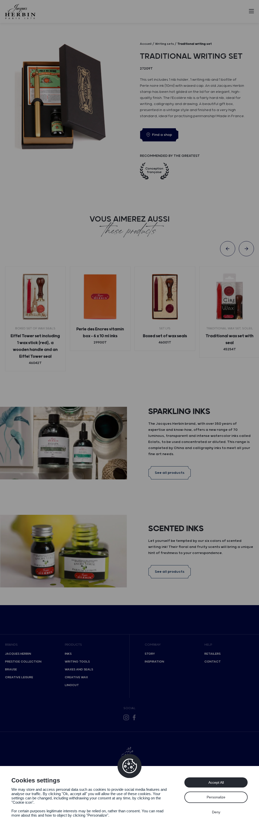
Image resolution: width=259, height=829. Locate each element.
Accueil (146, 44)
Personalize (216, 797)
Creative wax (76, 677)
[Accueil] (20, 11)
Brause (11, 669)
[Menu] (251, 12)
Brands (11, 645)
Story (150, 654)
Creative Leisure (19, 677)
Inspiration (154, 662)
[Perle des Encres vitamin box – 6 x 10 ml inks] (100, 297)
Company (153, 645)
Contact (212, 662)
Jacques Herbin (18, 654)
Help (208, 645)
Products (73, 645)
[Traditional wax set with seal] (230, 297)
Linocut (72, 685)
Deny (216, 812)
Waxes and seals (79, 669)
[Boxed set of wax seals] (165, 297)
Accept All (216, 782)
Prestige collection (23, 662)
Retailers (212, 654)
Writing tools (77, 662)
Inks (68, 654)
